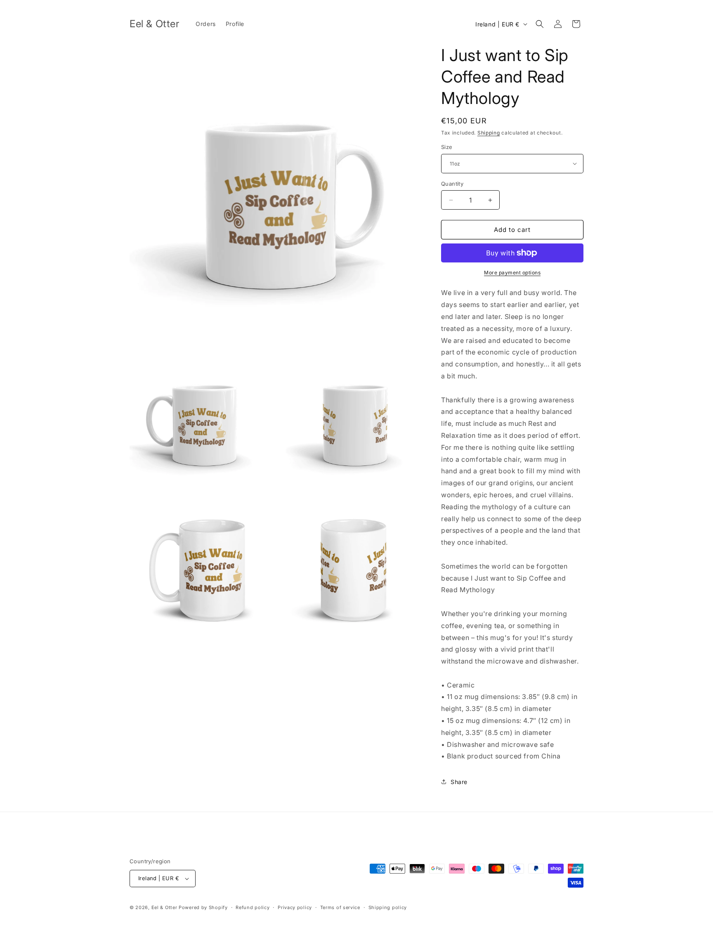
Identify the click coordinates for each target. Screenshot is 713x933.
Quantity (452, 183)
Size (447, 147)
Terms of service (340, 907)
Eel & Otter (164, 907)
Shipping (488, 133)
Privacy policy (295, 907)
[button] (540, 24)
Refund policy (252, 907)
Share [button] (459, 781)
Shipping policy (387, 907)
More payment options (512, 272)
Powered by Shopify (203, 907)
